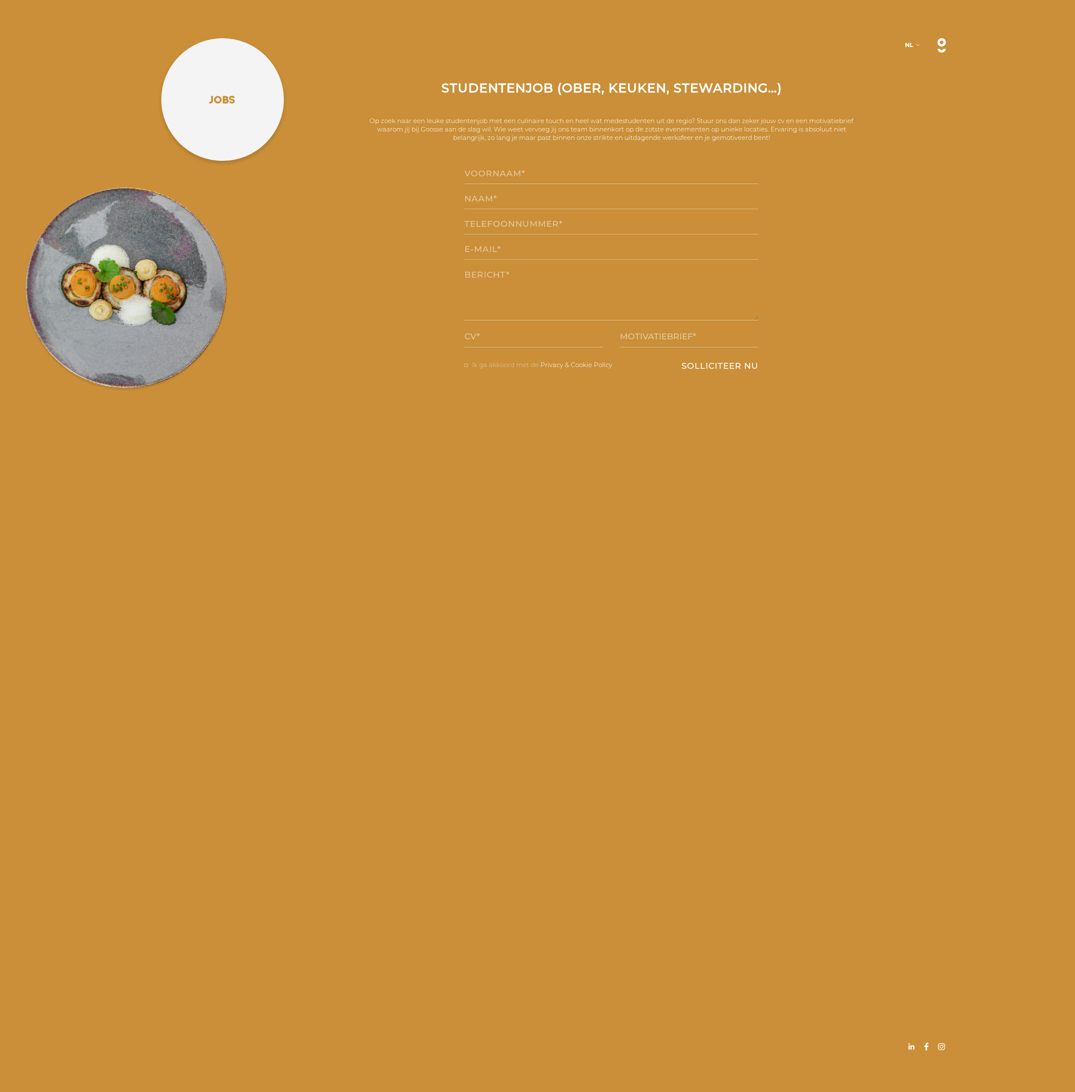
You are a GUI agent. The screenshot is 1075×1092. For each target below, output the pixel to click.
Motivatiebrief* (658, 336)
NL (909, 45)
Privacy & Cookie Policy (576, 365)
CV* (472, 336)
